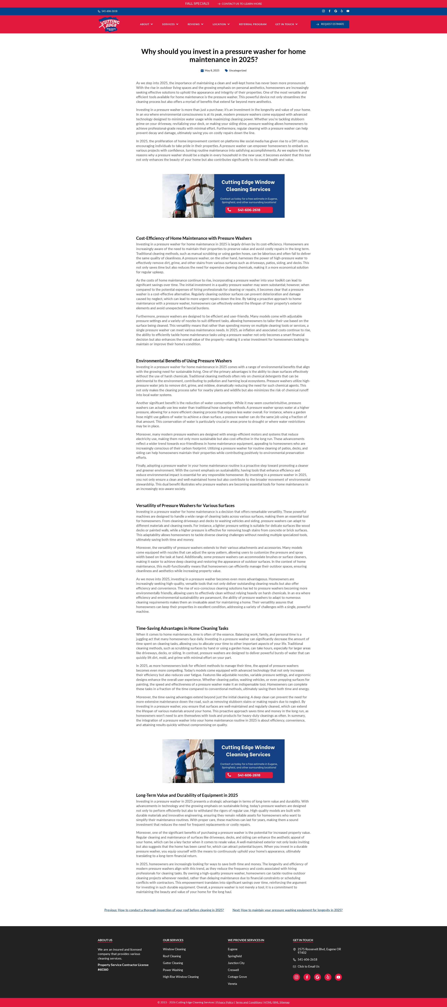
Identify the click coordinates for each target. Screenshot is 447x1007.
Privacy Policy (224, 1002)
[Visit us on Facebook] (329, 11)
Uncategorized (238, 70)
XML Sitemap (281, 1002)
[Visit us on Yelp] (341, 11)
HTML (268, 1002)
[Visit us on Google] (335, 11)
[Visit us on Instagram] (323, 11)
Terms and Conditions (249, 1002)
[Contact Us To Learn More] (223, 4)
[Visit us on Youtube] (348, 11)
